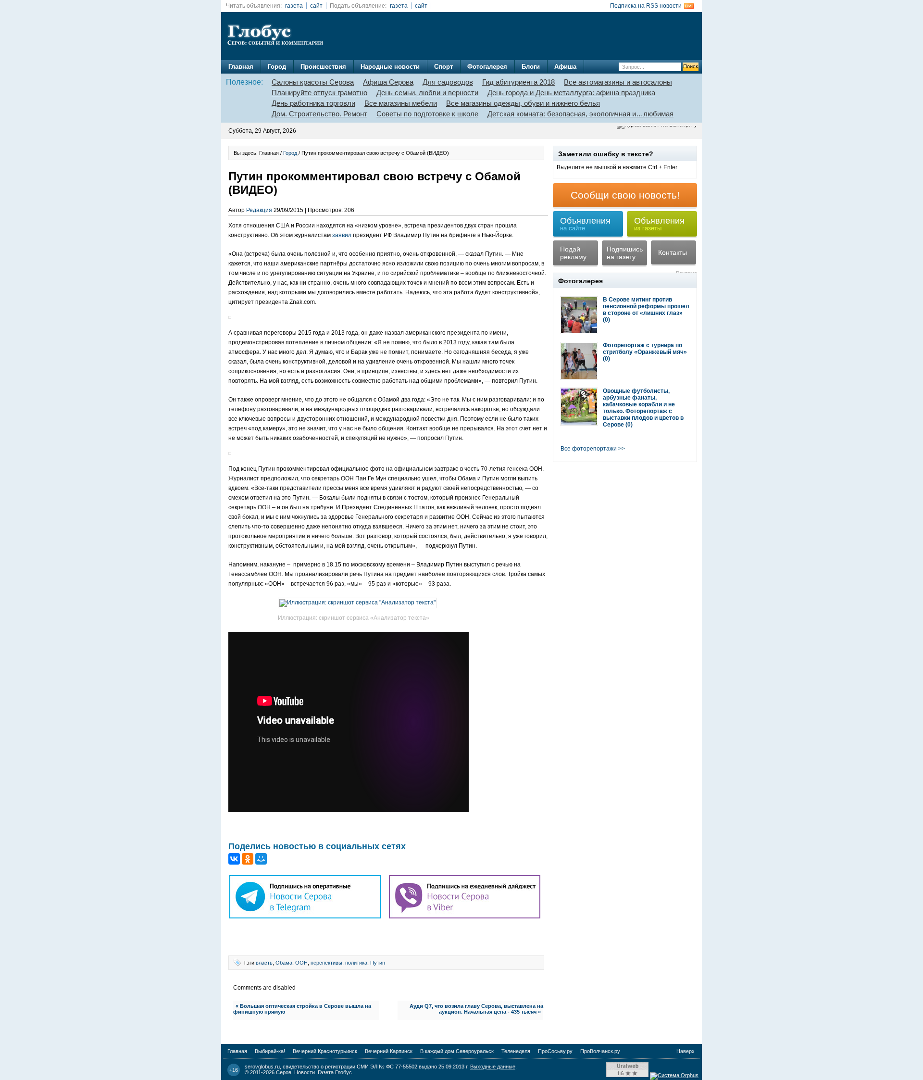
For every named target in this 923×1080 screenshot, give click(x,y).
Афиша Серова (388, 82)
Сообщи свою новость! (625, 195)
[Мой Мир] (261, 859)
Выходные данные (492, 1066)
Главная (240, 66)
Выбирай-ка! (270, 1051)
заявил (341, 235)
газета (294, 5)
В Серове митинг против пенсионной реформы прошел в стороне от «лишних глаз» (646, 306)
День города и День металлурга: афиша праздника (571, 92)
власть (264, 963)
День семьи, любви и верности (427, 92)
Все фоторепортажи (589, 448)
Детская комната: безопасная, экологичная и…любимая (580, 114)
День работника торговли (313, 103)
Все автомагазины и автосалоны (618, 82)
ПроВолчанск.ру (600, 1051)
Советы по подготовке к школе (427, 114)
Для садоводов (448, 82)
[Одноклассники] (247, 859)
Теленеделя (515, 1051)
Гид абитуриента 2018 (518, 82)
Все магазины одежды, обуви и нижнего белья (523, 103)
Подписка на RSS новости (646, 5)
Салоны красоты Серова (313, 82)
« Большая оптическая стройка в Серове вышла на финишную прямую (302, 1009)
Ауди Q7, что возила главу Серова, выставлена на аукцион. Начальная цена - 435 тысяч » (476, 1009)
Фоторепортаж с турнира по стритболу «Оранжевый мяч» (645, 348)
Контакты (672, 252)
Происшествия (323, 66)
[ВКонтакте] (234, 859)
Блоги (531, 66)
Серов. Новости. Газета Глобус (314, 1072)
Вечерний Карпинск (388, 1051)
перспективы (326, 963)
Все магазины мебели (400, 103)
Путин (377, 963)
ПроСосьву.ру (555, 1051)
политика (356, 963)
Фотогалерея (487, 66)
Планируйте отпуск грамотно (319, 92)
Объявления (585, 224)
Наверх (685, 1051)
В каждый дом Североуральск (457, 1051)
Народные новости (390, 66)
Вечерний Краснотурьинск (325, 1051)
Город (277, 66)
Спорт (443, 66)
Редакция (259, 210)
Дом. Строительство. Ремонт (319, 114)
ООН (301, 963)
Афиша (565, 66)
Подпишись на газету (625, 253)
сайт (316, 5)
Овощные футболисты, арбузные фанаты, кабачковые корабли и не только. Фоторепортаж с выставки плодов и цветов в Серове (643, 408)
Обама (283, 963)
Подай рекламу (573, 253)
